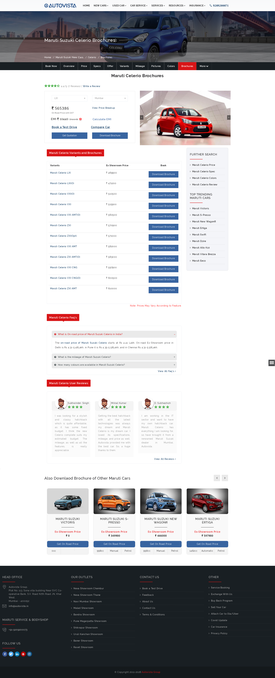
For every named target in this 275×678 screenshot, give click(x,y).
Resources (176, 5)
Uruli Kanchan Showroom (88, 634)
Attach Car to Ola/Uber (225, 613)
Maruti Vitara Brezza (204, 254)
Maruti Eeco (199, 260)
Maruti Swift (199, 234)
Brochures (187, 66)
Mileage (140, 66)
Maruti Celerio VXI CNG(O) (65, 278)
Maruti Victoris (200, 208)
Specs (97, 66)
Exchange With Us (221, 594)
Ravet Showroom (83, 647)
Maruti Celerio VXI (60, 204)
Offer (110, 66)
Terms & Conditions (153, 614)
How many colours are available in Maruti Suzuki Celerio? (91, 365)
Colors (171, 66)
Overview (68, 66)
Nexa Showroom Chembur (89, 588)
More (203, 66)
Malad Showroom (84, 608)
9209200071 (220, 5)
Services (157, 5)
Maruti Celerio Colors (204, 178)
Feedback (148, 595)
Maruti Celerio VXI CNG (63, 267)
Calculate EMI (102, 119)
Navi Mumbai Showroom (88, 601)
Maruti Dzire (199, 241)
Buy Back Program (222, 600)
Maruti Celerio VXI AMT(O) (65, 215)
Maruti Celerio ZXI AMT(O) (65, 257)
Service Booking (220, 587)
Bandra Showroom (84, 614)
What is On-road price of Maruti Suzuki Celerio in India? (90, 334)
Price (84, 66)
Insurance (196, 5)
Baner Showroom (83, 640)
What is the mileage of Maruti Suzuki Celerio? (84, 357)
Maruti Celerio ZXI (60, 225)
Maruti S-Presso (201, 215)
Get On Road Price (67, 544)
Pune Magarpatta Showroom (90, 621)
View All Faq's (166, 371)
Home (86, 5)
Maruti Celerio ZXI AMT (63, 288)
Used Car (118, 5)
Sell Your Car (218, 607)
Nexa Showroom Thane (87, 595)
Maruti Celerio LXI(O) (62, 183)
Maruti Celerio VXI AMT (63, 246)
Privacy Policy (219, 633)
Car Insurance (219, 627)
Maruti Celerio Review (205, 184)
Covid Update (219, 620)
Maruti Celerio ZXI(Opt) (63, 236)
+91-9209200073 (18, 629)
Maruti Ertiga (199, 228)
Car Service (138, 5)
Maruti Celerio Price (203, 165)
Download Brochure (110, 135)
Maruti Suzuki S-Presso (114, 520)
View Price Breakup (103, 108)
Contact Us (148, 608)
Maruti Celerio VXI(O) (62, 194)
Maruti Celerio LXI (60, 172)
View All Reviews (164, 459)
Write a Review (91, 86)
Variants (124, 66)
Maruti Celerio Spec (203, 171)
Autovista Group (151, 672)
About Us (147, 601)
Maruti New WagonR (204, 221)
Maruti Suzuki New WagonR (161, 520)
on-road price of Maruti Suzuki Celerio (84, 343)
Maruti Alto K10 (201, 247)
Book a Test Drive (152, 588)
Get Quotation (69, 135)
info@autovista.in (18, 606)
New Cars (100, 5)
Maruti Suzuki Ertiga (207, 520)
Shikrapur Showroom (86, 627)
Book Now (51, 66)
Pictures (156, 66)
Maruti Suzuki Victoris (68, 520)
